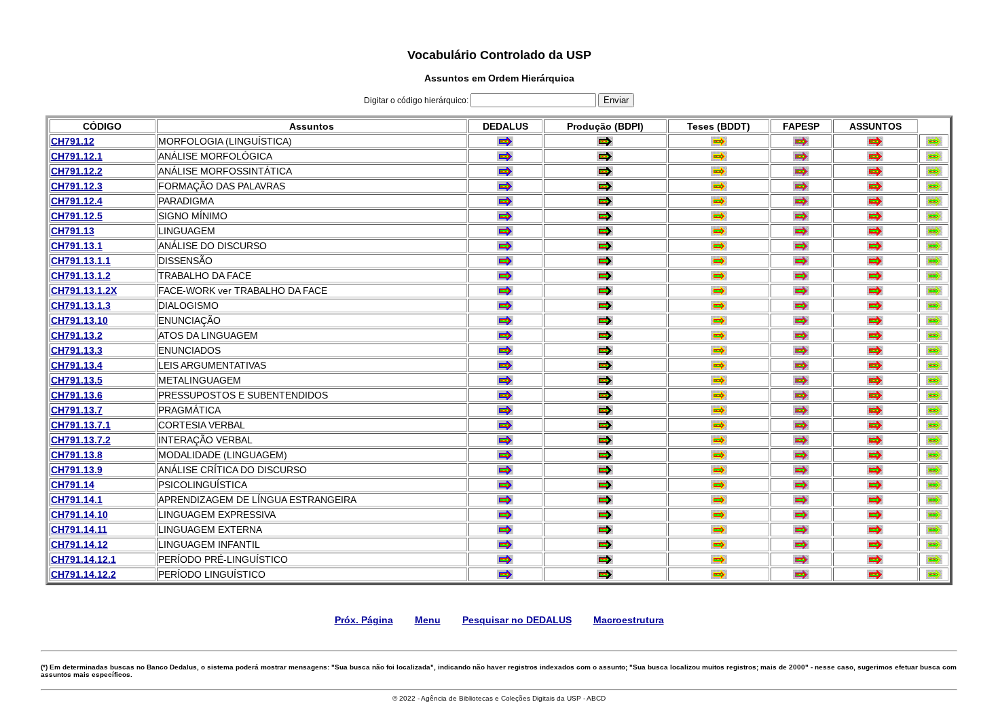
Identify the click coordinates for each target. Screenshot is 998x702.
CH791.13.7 (77, 410)
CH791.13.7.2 (81, 440)
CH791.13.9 (77, 469)
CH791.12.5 (77, 215)
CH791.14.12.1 (83, 559)
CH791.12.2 (77, 171)
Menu (428, 619)
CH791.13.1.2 (81, 275)
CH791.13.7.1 (81, 425)
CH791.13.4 (77, 365)
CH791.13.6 (77, 395)
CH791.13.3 (77, 350)
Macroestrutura (628, 619)
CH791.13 (72, 230)
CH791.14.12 (79, 544)
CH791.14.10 (79, 514)
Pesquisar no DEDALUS (517, 619)
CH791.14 (72, 484)
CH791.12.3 (77, 186)
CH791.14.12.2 (83, 574)
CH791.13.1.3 (81, 305)
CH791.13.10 (79, 320)
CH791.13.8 (77, 454)
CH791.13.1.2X (84, 290)
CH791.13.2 (77, 335)
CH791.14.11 (79, 529)
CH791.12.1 (77, 156)
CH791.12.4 (77, 201)
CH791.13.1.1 (81, 260)
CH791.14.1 (77, 499)
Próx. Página (364, 619)
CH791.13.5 (77, 380)
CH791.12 (72, 141)
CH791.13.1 (77, 245)
